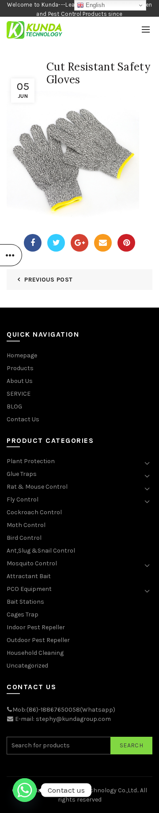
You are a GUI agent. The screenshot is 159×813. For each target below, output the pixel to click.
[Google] (79, 243)
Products (20, 368)
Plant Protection (31, 461)
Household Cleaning (35, 653)
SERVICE (18, 393)
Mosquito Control (32, 563)
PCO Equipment (29, 589)
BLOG (14, 406)
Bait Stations (25, 601)
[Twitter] (56, 243)
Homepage (22, 355)
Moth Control (26, 525)
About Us (20, 381)
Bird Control (24, 538)
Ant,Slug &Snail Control (41, 550)
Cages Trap (22, 614)
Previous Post (48, 279)
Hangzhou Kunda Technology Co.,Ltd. (86, 790)
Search (131, 745)
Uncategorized (27, 665)
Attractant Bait (29, 576)
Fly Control (22, 499)
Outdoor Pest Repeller (38, 640)
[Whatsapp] (25, 790)
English (94, 5)
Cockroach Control (34, 512)
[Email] (103, 243)
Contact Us (23, 419)
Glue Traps (22, 474)
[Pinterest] (126, 243)
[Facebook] (33, 243)
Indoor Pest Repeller (36, 627)
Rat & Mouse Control (37, 486)
